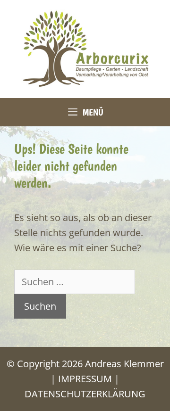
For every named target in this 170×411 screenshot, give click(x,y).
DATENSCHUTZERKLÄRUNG (85, 393)
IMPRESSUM (85, 378)
